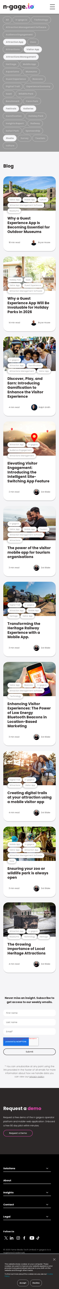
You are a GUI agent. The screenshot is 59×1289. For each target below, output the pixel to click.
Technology (41, 19)
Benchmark (12, 101)
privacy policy (36, 1076)
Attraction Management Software (26, 27)
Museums (31, 71)
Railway (35, 123)
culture (10, 145)
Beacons (38, 79)
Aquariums (12, 71)
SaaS (9, 93)
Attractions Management (21, 56)
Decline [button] (36, 1283)
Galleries (28, 108)
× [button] (54, 1259)
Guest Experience (16, 79)
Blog (8, 166)
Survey (25, 138)
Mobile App (29, 64)
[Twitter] (6, 1239)
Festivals (11, 108)
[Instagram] (19, 1239)
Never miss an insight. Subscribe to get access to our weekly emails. (29, 1000)
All (7, 19)
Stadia (10, 138)
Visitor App (32, 49)
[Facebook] (26, 1239)
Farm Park (32, 101)
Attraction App (14, 42)
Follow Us (8, 1231)
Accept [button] (23, 1283)
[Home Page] (18, 6)
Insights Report (15, 123)
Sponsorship (33, 130)
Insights (8, 1192)
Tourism (40, 138)
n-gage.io (21, 19)
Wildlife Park (26, 93)
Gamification (14, 116)
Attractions (13, 49)
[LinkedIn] (13, 1239)
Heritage (11, 64)
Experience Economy (38, 86)
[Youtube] (33, 1239)
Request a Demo (18, 1133)
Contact (8, 1204)
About (7, 1180)
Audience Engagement (19, 34)
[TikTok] (39, 1239)
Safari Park (12, 130)
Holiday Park (35, 116)
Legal (6, 1216)
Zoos (33, 42)
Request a (22, 1108)
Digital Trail (13, 86)
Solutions (9, 1168)
